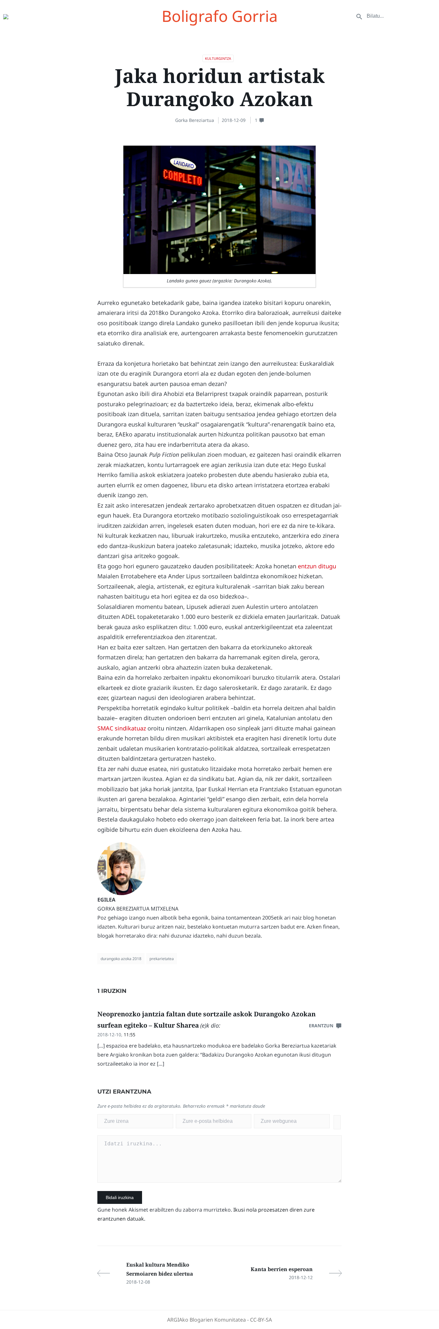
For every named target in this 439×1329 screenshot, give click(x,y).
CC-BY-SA (261, 1319)
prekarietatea (161, 958)
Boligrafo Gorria (220, 15)
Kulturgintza (218, 58)
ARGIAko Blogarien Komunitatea (206, 1319)
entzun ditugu (317, 566)
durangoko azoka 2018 (121, 958)
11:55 (129, 1034)
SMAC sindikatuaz (121, 728)
